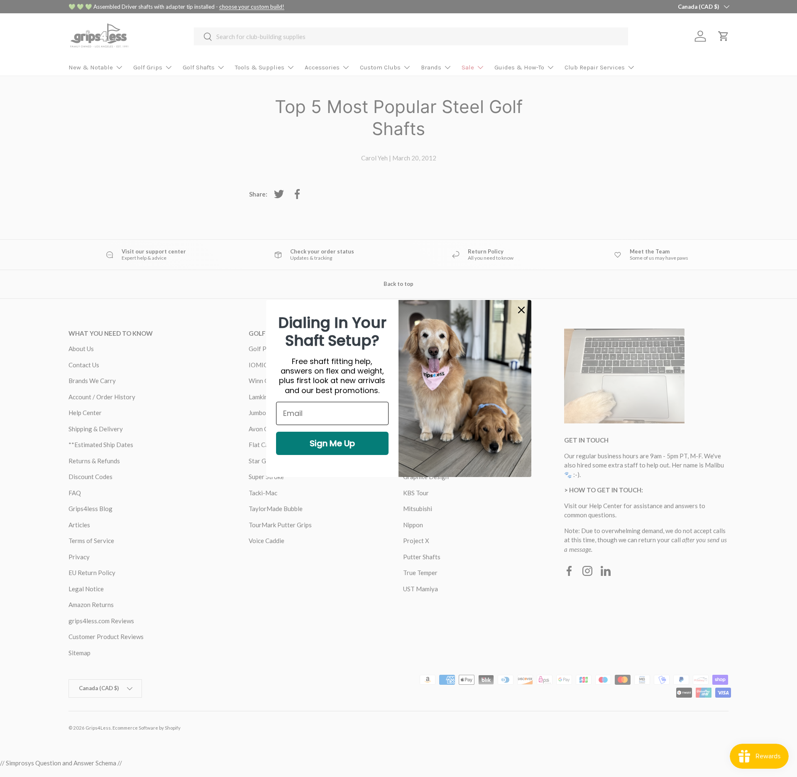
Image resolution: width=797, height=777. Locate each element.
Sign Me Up (332, 443)
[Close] (521, 310)
